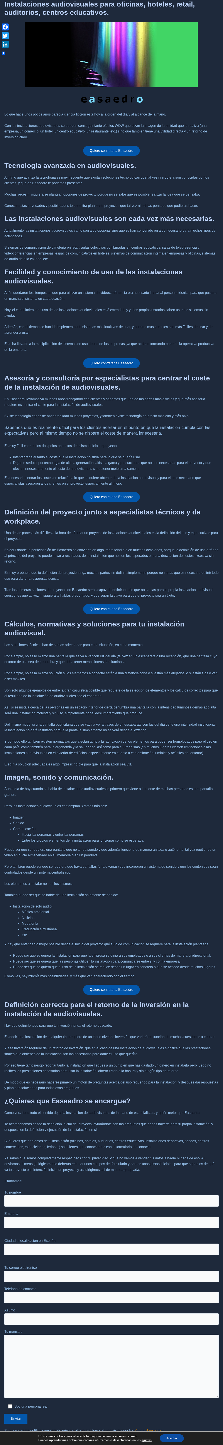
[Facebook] (5, 27)
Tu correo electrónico (20, 1267)
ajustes (147, 1440)
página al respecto (148, 1430)
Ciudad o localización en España (30, 1240)
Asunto (9, 1310)
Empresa (11, 1214)
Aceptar (171, 1438)
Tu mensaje (13, 1331)
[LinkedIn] (5, 44)
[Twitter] (5, 35)
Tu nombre (12, 1192)
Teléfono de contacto (20, 1289)
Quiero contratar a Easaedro (111, 150)
